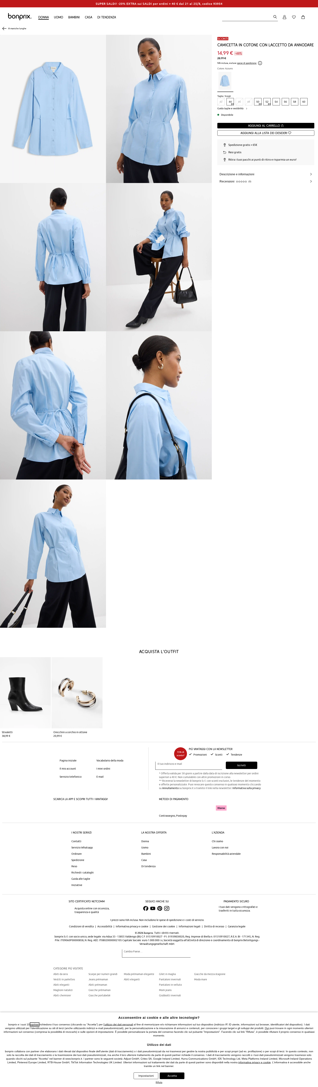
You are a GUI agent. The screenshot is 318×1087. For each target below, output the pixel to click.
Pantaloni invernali (170, 979)
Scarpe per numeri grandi (103, 974)
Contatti (76, 841)
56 (285, 101)
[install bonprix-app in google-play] (92, 808)
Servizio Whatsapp (82, 847)
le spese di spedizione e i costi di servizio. (180, 920)
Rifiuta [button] (159, 1082)
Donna (43, 17)
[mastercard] (164, 808)
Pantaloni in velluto (170, 984)
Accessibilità (105, 926)
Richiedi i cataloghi (82, 872)
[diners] (184, 807)
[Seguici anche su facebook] (145, 908)
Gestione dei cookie (164, 926)
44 (230, 101)
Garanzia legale (236, 926)
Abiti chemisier (62, 995)
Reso (74, 866)
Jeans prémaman (98, 979)
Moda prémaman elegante (139, 974)
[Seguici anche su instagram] (166, 908)
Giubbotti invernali (170, 995)
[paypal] (207, 808)
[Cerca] (275, 17)
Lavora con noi (220, 847)
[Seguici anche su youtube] (152, 908)
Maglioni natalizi (63, 990)
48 (248, 101)
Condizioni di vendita (81, 926)
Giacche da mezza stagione (209, 974)
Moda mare (200, 979)
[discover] (195, 807)
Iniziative (76, 885)
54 (276, 101)
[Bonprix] (19, 19)
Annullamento (170, 788)
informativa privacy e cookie (254, 1062)
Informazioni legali (190, 926)
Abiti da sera (60, 974)
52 (267, 101)
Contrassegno (167, 815)
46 (239, 101)
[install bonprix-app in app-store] (65, 808)
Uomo (58, 17)
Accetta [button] (172, 1075)
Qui (267, 1028)
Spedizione (77, 860)
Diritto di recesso (214, 926)
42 (221, 101)
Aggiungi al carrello (264, 125)
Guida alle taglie (80, 878)
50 (257, 101)
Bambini (74, 17)
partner (34, 1024)
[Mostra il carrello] (303, 19)
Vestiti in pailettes (64, 979)
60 (303, 101)
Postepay (181, 815)
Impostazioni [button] (146, 1075)
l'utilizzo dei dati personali (118, 1024)
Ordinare (76, 853)
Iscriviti (241, 765)
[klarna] (221, 807)
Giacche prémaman (100, 990)
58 (294, 101)
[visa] (175, 808)
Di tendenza (106, 17)
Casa (88, 17)
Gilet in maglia (167, 974)
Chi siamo (217, 841)
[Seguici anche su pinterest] (159, 908)
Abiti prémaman (98, 984)
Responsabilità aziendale (226, 853)
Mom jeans (165, 990)
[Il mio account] (284, 19)
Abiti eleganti (61, 984)
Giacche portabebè (99, 995)
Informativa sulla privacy (246, 788)
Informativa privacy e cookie (132, 926)
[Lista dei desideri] (294, 19)
